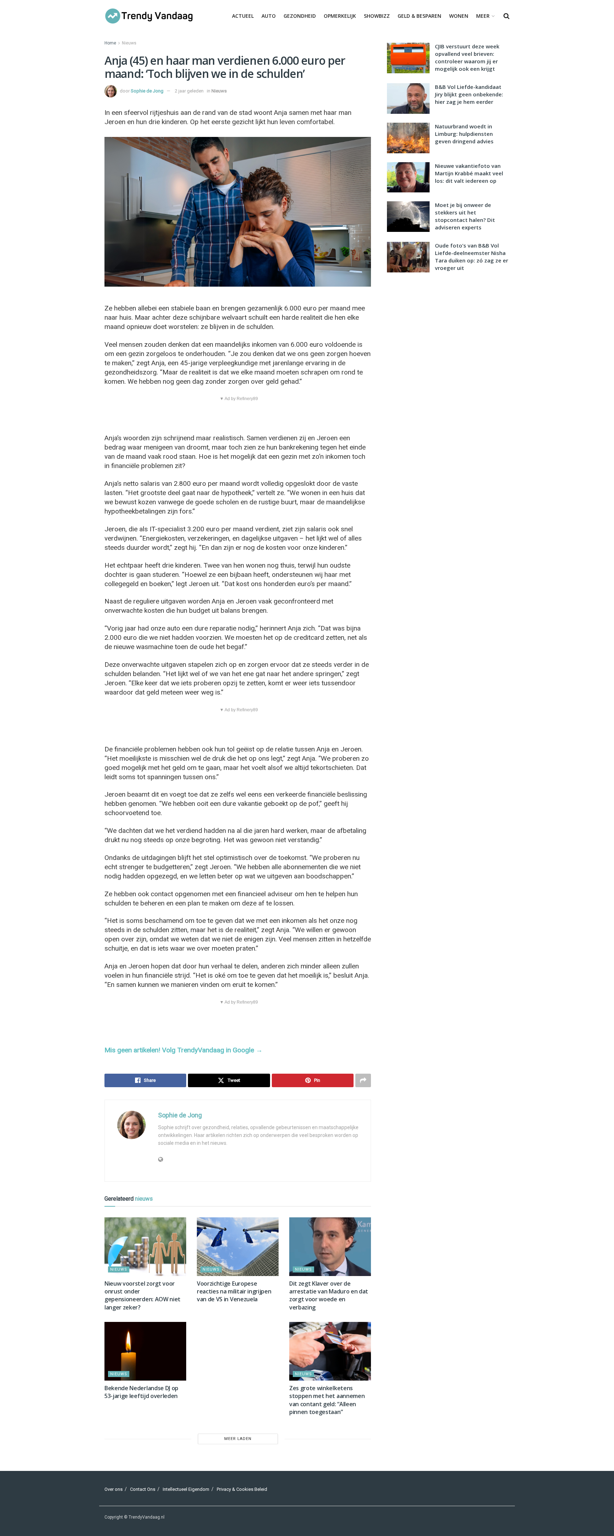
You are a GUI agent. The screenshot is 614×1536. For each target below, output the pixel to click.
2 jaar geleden (189, 91)
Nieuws (129, 43)
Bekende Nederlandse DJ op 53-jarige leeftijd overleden (141, 1392)
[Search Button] (506, 16)
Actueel (243, 15)
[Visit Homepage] (148, 16)
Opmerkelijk (340, 15)
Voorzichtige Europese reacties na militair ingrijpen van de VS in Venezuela (234, 1291)
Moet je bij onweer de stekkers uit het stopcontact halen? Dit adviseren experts (465, 216)
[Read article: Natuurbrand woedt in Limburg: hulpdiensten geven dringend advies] (408, 138)
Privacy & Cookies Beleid (242, 1489)
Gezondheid (300, 15)
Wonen (458, 15)
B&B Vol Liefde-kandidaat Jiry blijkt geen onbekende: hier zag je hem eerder (469, 94)
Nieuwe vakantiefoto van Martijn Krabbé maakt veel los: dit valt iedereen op (469, 173)
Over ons (113, 1489)
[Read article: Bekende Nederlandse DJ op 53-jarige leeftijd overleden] (145, 1351)
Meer (483, 15)
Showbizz (377, 15)
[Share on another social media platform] (363, 1080)
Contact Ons (142, 1489)
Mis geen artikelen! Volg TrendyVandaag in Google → (183, 1050)
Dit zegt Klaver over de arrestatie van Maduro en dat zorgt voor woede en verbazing (328, 1295)
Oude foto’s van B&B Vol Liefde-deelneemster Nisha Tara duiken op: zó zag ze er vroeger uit (471, 256)
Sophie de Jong (147, 91)
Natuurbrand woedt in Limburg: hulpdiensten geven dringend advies (464, 134)
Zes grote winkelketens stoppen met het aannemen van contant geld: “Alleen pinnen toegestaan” (327, 1400)
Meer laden (238, 1438)
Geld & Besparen (419, 15)
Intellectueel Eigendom (186, 1489)
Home (110, 43)
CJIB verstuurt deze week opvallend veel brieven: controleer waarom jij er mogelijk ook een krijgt (467, 57)
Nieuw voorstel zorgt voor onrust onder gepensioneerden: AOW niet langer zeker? (142, 1295)
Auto (269, 15)
